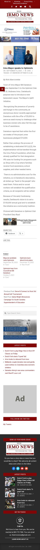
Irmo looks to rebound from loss (17, 359)
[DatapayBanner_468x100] (20, 27)
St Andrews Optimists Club (21, 73)
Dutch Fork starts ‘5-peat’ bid (15, 356)
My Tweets (7, 424)
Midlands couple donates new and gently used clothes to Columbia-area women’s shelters (20, 365)
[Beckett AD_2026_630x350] (20, 321)
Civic (29, 71)
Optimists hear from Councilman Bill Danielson (10, 271)
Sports (22, 496)
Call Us (20, 526)
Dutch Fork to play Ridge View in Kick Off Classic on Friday (26, 480)
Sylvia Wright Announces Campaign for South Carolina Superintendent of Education (17, 299)
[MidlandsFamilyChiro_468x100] (20, 220)
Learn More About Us (20, 539)
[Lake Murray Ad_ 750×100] (20, 37)
